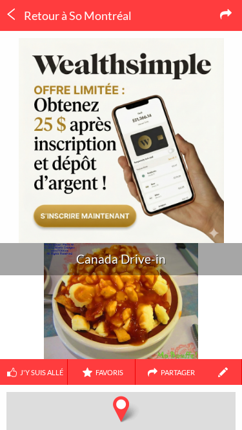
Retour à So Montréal (77, 15)
